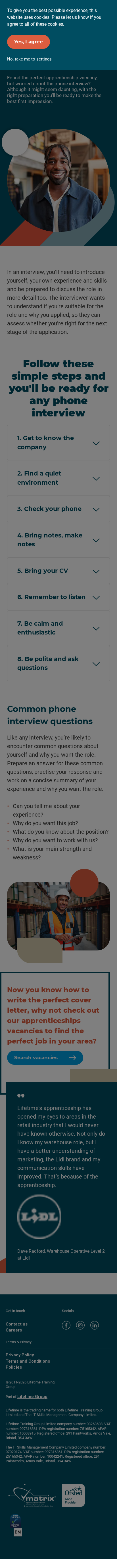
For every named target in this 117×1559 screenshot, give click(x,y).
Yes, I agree (28, 42)
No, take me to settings (29, 59)
